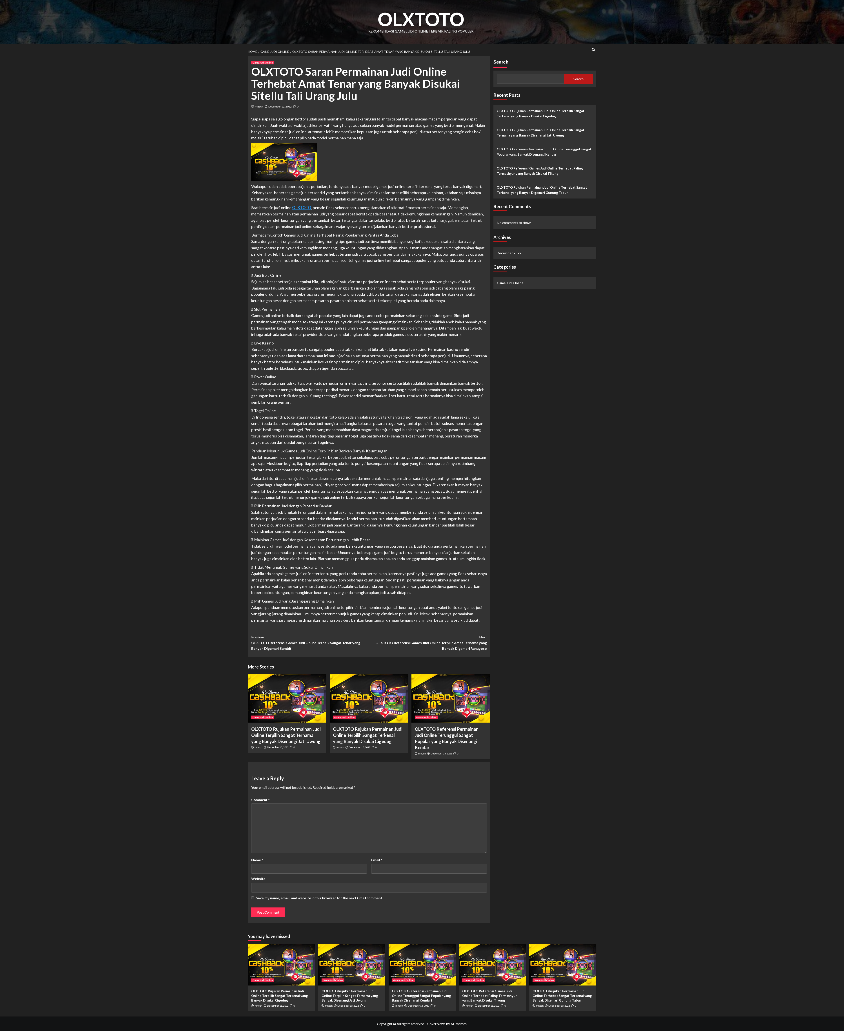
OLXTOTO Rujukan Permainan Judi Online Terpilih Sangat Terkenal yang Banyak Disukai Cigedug (367, 735)
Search (500, 62)
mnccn (259, 106)
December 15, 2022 (280, 106)
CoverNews (436, 1024)
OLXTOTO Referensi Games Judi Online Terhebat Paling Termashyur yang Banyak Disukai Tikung (540, 170)
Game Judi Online (263, 62)
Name (257, 860)
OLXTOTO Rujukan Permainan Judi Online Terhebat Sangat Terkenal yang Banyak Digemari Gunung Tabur (542, 190)
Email (376, 860)
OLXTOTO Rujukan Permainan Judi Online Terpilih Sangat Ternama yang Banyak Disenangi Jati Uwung (286, 735)
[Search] (593, 49)
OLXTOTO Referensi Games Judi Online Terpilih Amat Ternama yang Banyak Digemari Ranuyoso (431, 642)
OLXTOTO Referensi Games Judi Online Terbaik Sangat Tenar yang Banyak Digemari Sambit (305, 642)
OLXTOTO (421, 19)
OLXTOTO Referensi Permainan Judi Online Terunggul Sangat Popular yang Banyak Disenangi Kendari (544, 151)
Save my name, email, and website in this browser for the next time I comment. (319, 898)
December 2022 (509, 253)
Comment (260, 800)
